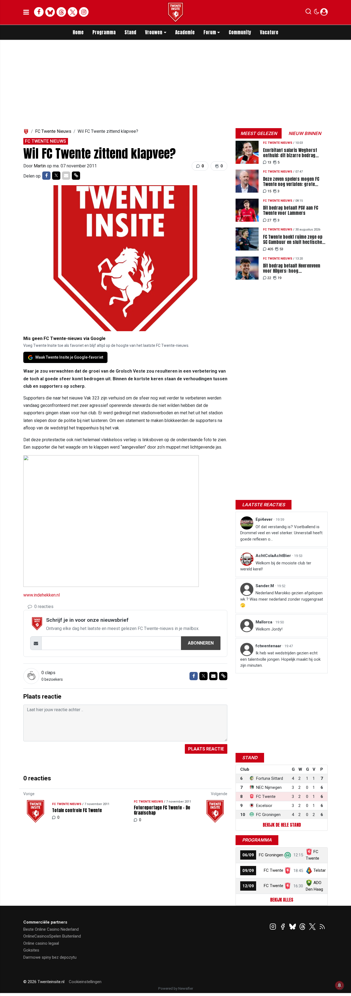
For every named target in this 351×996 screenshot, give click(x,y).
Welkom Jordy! (269, 629)
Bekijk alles (281, 899)
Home (78, 32)
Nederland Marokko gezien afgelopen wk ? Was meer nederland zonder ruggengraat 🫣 (281, 599)
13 (269, 162)
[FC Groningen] (287, 854)
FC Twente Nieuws (53, 131)
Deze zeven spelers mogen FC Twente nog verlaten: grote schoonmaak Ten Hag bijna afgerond (291, 181)
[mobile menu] (26, 12)
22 (269, 278)
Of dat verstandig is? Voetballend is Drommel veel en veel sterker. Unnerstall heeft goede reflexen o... (281, 533)
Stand (130, 32)
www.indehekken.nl (41, 595)
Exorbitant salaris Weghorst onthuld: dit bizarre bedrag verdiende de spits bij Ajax (290, 153)
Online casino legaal (41, 943)
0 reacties (43, 606)
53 (281, 249)
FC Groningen (271, 854)
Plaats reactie (206, 749)
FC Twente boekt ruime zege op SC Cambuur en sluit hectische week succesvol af (292, 239)
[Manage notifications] (339, 985)
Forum (209, 32)
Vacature (269, 32)
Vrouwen (153, 32)
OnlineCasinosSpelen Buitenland (52, 936)
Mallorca (264, 622)
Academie (185, 32)
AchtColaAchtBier (274, 555)
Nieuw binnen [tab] (304, 133)
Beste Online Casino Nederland (51, 929)
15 (269, 191)
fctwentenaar (269, 645)
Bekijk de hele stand (282, 824)
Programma (104, 32)
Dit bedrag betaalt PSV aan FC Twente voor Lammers (290, 210)
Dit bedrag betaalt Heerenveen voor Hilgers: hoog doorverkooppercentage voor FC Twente (294, 268)
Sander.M (265, 585)
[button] (308, 12)
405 (270, 249)
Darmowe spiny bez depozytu (50, 957)
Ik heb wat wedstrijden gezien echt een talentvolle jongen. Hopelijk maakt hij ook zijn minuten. (280, 659)
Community (240, 32)
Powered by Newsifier (175, 988)
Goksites (31, 950)
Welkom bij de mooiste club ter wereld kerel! (275, 566)
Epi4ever (265, 519)
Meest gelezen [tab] (258, 133)
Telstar (319, 870)
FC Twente (273, 870)
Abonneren (201, 643)
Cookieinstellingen (85, 981)
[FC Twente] (287, 870)
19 (279, 278)
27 (269, 220)
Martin (40, 165)
